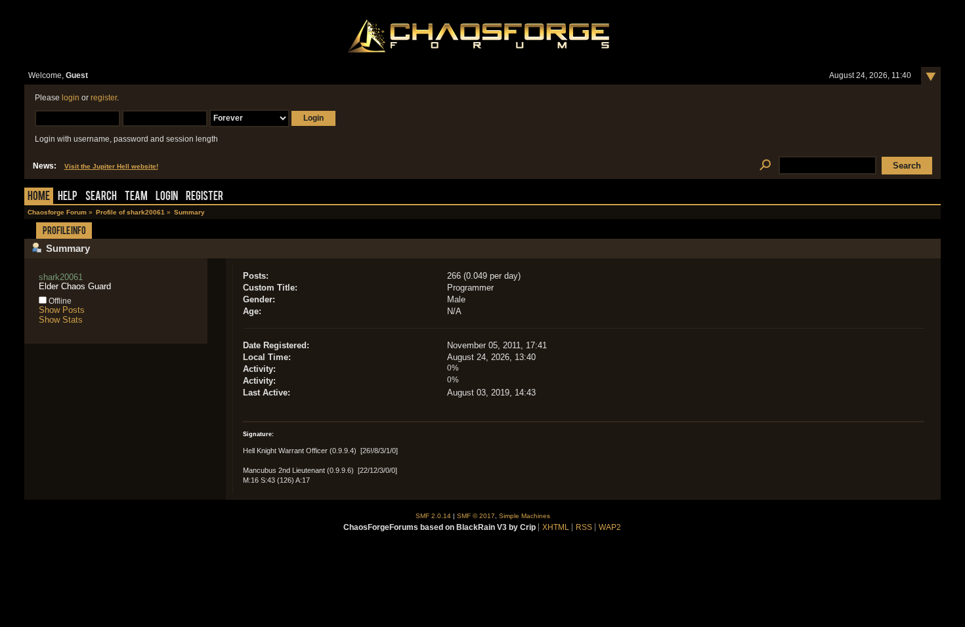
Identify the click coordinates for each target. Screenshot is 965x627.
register (104, 98)
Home (39, 197)
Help (67, 197)
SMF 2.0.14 (433, 515)
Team (136, 197)
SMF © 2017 (476, 515)
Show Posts (62, 310)
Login (167, 197)
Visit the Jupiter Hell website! (111, 166)
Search (101, 197)
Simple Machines (524, 515)
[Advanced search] (766, 166)
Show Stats (61, 320)
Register (204, 197)
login (70, 98)
